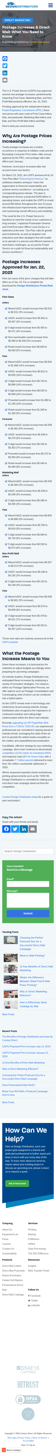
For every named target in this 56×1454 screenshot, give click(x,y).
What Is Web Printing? (32, 955)
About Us (7, 1229)
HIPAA (31, 1244)
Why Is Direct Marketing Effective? (20, 1069)
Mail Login (11, 1438)
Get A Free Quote (17, 1183)
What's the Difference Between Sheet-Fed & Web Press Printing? (35, 981)
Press (5, 1239)
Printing (32, 1229)
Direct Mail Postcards (13, 1270)
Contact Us (8, 1248)
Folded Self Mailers (12, 1280)
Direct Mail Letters (11, 1266)
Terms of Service (39, 1438)
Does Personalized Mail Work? (18, 1085)
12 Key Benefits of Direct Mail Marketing (23, 1062)
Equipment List (10, 1234)
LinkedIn (35, 1305)
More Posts (8, 1014)
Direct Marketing (17, 20)
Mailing (32, 1234)
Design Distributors (39, 42)
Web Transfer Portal (38, 1270)
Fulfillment (33, 1239)
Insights (32, 1266)
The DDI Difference (38, 1253)
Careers (6, 1244)
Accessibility (28, 1441)
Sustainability (9, 1253)
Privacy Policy (24, 1438)
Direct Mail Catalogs (13, 1294)
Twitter (34, 1300)
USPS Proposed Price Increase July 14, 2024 (26, 1046)
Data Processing (37, 1248)
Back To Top (27, 1445)
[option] (28, 809)
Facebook (35, 1296)
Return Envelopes (11, 1275)
